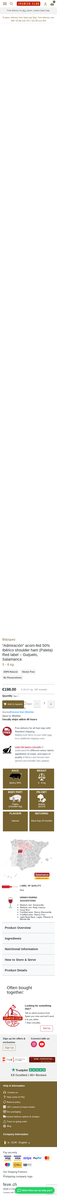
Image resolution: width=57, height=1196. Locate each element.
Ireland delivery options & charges (23, 1116)
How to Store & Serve (20, 959)
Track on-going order (17, 1121)
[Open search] (11, 3)
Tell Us (46, 1028)
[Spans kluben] (28, 3)
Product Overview (18, 927)
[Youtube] (42, 1044)
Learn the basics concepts (28, 747)
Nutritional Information (21, 949)
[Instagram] (34, 1044)
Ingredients (13, 938)
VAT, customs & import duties (21, 1107)
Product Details (16, 970)
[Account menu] (45, 3)
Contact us (12, 1092)
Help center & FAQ (16, 1097)
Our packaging (14, 1111)
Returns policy (13, 1102)
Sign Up (9, 1047)
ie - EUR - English (17, 1142)
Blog (8, 1126)
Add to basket (15, 704)
